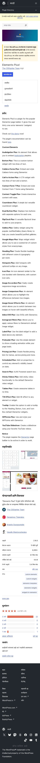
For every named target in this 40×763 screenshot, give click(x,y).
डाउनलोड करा (8, 74)
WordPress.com (9, 708)
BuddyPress (8, 719)
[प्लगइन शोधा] (26, 25)
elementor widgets (30, 588)
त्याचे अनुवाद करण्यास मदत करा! (27, 17)
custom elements (31, 574)
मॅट (4, 711)
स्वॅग (22, 700)
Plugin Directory (8, 10)
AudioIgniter (19, 155)
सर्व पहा (35, 636)
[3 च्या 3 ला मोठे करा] (35, 474)
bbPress (6, 715)
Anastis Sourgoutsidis (15, 525)
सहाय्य (4, 693)
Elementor (25, 437)
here (9, 142)
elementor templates (30, 583)
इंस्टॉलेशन (8, 94)
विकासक (5, 696)
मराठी (9, 729)
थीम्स (23, 674)
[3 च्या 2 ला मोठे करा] (35, 453)
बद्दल (3, 670)
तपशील (7, 83)
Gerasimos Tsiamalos (15, 517)
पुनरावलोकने (9, 89)
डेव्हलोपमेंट (8, 100)
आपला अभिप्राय (7, 636)
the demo (15, 134)
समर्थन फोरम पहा (7, 656)
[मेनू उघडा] (36, 3)
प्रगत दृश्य (5, 599)
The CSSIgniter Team (11, 68)
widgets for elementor (29, 592)
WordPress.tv (8, 700)
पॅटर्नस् (23, 681)
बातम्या (4, 674)
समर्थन (6, 106)
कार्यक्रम (24, 693)
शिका (4, 689)
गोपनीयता (5, 681)
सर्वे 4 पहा (35, 569)
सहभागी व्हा (24, 689)
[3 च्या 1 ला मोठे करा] (16, 453)
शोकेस (23, 670)
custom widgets (31, 579)
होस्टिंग (4, 678)
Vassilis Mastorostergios (17, 532)
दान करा (25, 696)
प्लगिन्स (23, 678)
